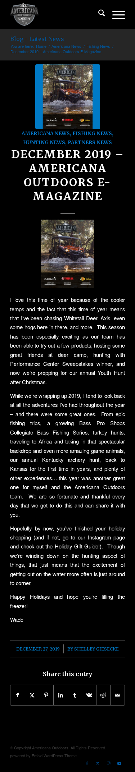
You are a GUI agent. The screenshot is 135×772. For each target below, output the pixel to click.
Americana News (46, 133)
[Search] (98, 14)
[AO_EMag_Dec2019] (67, 96)
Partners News (90, 142)
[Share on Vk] (89, 695)
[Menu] (115, 14)
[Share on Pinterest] (46, 695)
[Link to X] (98, 763)
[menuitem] (98, 14)
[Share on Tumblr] (75, 695)
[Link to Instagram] (108, 763)
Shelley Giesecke (96, 649)
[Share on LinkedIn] (61, 695)
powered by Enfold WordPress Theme (43, 755)
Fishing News (92, 133)
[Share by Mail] (118, 695)
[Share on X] (32, 695)
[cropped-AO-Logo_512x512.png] (56, 14)
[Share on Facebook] (17, 695)
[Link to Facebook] (87, 763)
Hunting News (44, 142)
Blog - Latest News (37, 38)
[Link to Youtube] (119, 763)
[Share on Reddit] (103, 695)
